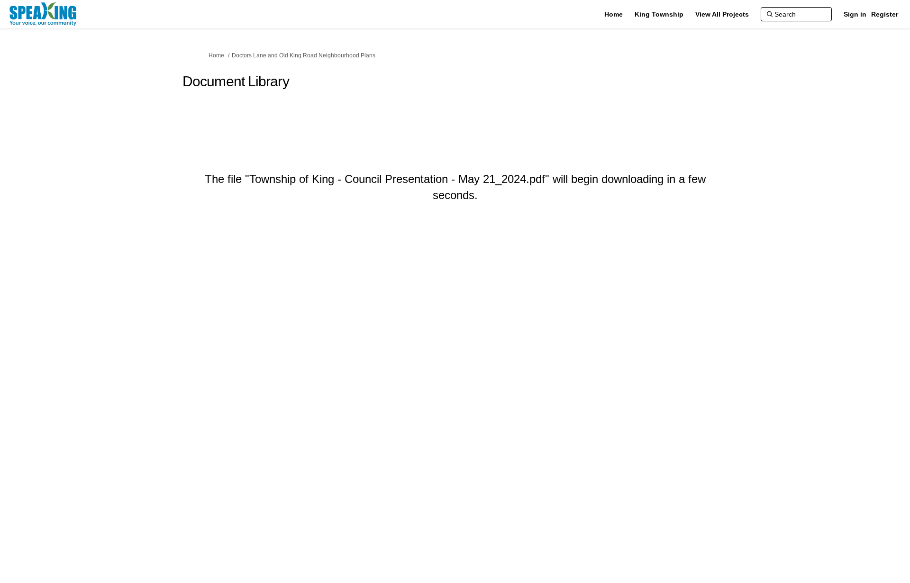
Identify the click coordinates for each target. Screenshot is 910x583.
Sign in (855, 14)
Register (884, 14)
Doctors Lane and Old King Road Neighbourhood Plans (303, 55)
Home (216, 55)
